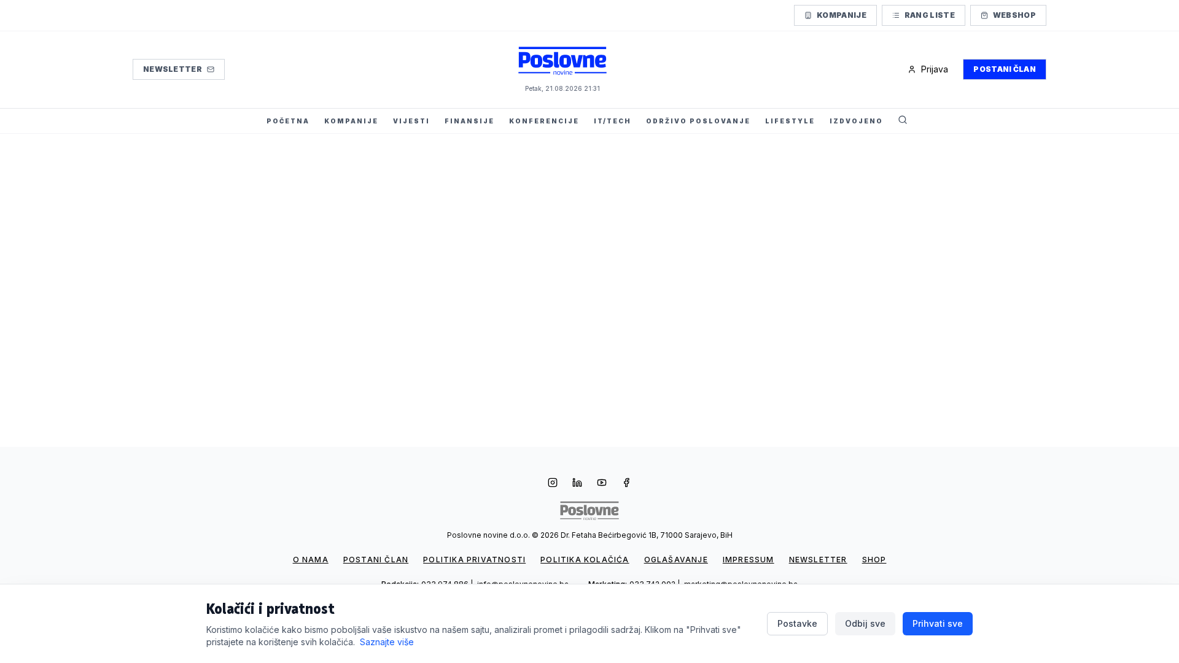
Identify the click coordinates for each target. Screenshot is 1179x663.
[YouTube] (602, 483)
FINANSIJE (469, 121)
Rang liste (930, 15)
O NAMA (311, 559)
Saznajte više (387, 642)
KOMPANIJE (351, 121)
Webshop (1014, 15)
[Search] (902, 121)
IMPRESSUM (748, 559)
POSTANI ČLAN (375, 559)
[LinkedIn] (577, 483)
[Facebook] (626, 483)
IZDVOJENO (856, 121)
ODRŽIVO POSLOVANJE (698, 121)
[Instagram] (553, 483)
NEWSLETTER (818, 559)
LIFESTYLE (790, 121)
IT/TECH (612, 121)
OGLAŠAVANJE (676, 559)
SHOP (874, 559)
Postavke (797, 623)
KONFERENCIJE (544, 121)
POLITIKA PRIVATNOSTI (474, 559)
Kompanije (841, 15)
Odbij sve (865, 623)
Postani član (1004, 69)
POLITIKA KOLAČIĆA (584, 559)
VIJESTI (411, 121)
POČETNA (288, 121)
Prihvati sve (937, 623)
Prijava (934, 69)
